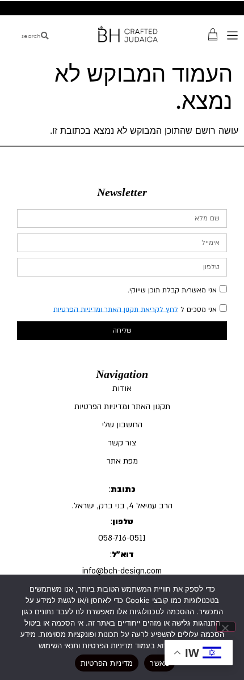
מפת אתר (122, 461)
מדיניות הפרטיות (107, 663)
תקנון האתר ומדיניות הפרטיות (122, 406)
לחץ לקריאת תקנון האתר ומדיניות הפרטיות (115, 308)
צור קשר (122, 442)
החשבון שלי (122, 424)
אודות (122, 388)
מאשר (159, 663)
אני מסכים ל (135, 308)
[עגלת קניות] (212, 33)
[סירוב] (225, 627)
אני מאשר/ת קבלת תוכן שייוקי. (172, 289)
